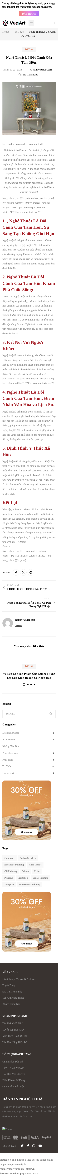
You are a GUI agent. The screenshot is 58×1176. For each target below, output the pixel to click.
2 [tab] (28, 684)
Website (18, 625)
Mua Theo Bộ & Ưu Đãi (15, 1036)
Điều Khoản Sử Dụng (13, 1080)
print (37, 871)
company (9, 858)
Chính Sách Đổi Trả (12, 1061)
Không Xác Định (11, 746)
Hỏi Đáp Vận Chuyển (13, 1074)
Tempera (9, 884)
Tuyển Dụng (8, 985)
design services (27, 858)
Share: (6, 572)
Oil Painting (10, 871)
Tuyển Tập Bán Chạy (13, 1029)
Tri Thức (29, 49)
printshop (23, 878)
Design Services (10, 732)
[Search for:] (29, 714)
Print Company (10, 753)
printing (8, 878)
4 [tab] (34, 684)
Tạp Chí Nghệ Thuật (13, 997)
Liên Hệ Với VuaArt (13, 1067)
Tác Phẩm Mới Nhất (12, 1023)
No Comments (30, 74)
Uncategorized (9, 773)
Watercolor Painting (29, 884)
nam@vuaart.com (42, 69)
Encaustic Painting (14, 864)
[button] (29, 13)
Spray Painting (40, 878)
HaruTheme (8, 739)
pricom (25, 871)
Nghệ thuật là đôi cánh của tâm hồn (22, 150)
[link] (6, 546)
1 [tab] (24, 684)
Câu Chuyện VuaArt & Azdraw (18, 979)
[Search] (50, 714)
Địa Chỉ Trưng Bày (12, 991)
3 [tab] (31, 684)
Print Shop (7, 759)
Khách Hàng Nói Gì (12, 1004)
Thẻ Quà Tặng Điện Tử (14, 1042)
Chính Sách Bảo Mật (13, 1086)
